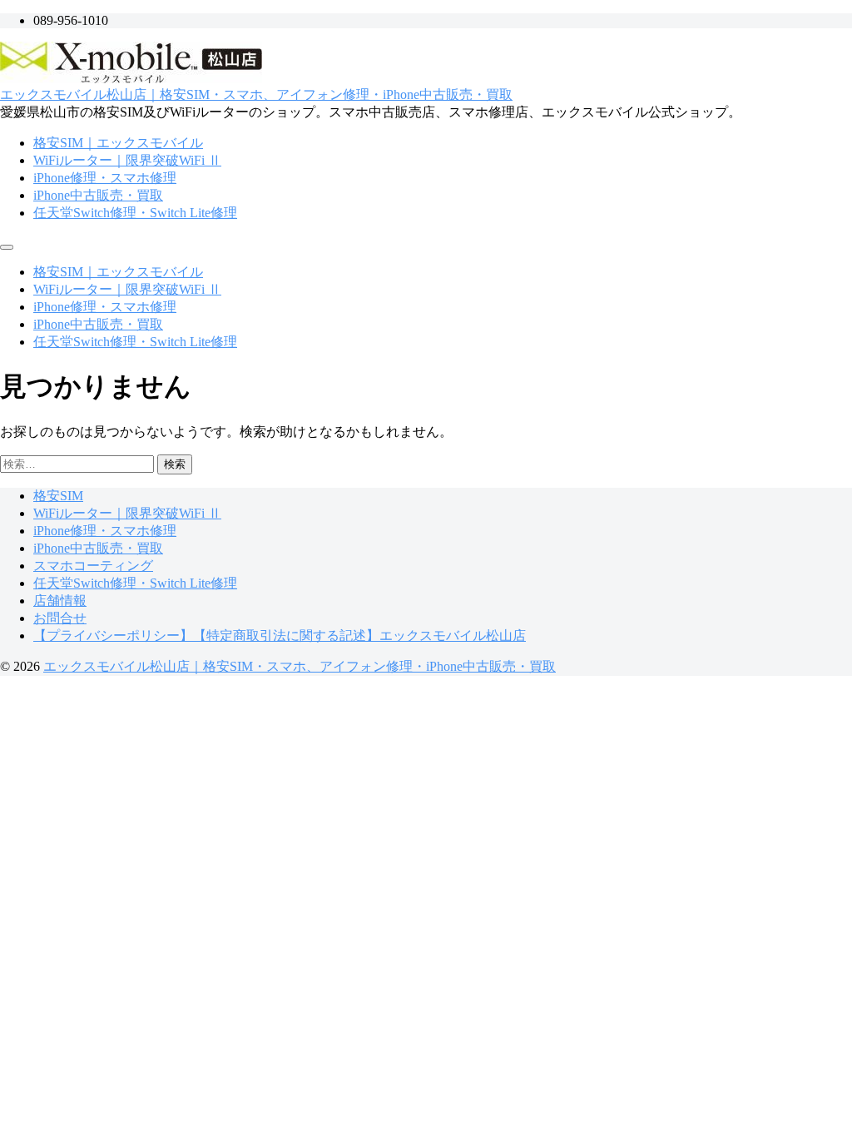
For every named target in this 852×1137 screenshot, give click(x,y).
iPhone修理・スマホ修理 (104, 178)
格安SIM (58, 496)
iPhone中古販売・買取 (98, 195)
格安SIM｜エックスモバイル (118, 143)
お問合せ (60, 618)
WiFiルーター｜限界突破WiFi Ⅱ (127, 160)
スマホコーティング (93, 566)
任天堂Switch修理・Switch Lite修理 (135, 213)
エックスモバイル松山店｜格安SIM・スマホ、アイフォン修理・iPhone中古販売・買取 (256, 94)
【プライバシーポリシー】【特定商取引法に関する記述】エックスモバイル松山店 (279, 635)
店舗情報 (60, 600)
